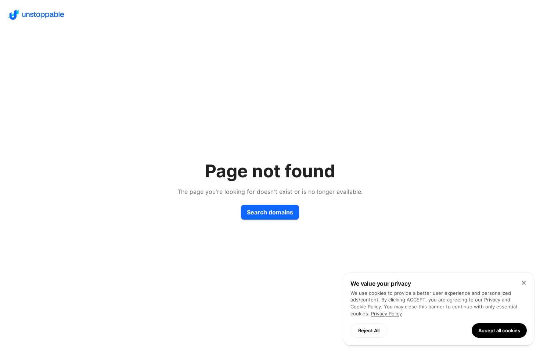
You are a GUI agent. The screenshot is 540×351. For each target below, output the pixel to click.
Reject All (368, 330)
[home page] (270, 14)
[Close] (524, 283)
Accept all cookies (499, 330)
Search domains (270, 212)
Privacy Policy (386, 313)
